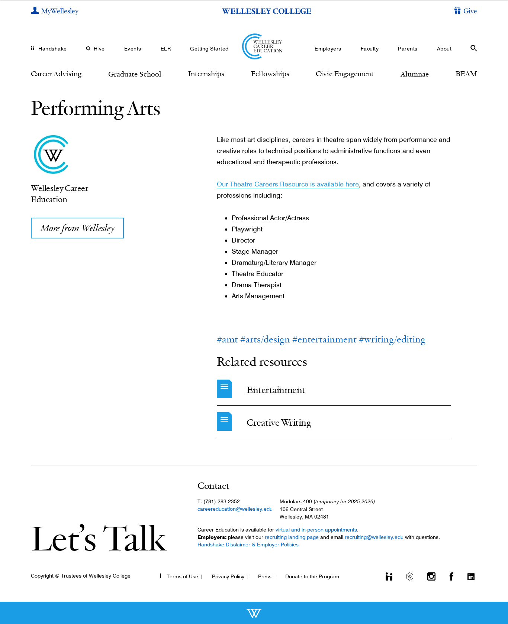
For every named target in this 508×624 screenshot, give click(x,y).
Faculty (370, 49)
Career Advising (56, 73)
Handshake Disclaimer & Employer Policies (248, 544)
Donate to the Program (312, 576)
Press (264, 576)
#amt (227, 339)
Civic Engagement (345, 73)
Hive (99, 49)
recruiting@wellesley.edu (374, 537)
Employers (328, 49)
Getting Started (209, 49)
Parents (408, 49)
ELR (166, 49)
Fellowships (270, 73)
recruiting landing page (292, 537)
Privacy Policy (228, 576)
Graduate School (134, 73)
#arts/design (265, 339)
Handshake (52, 49)
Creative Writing (279, 422)
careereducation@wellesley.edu (235, 509)
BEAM (466, 73)
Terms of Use (182, 576)
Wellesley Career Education (60, 193)
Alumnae (415, 73)
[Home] (254, 46)
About (444, 49)
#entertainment (324, 339)
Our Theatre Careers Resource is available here (288, 184)
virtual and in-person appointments (316, 530)
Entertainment (276, 390)
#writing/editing (392, 339)
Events (132, 49)
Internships (206, 73)
